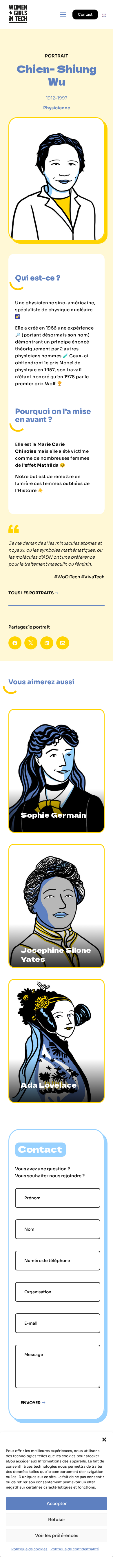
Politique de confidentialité (74, 1549)
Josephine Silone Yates (56, 954)
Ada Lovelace (49, 1085)
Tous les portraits (31, 592)
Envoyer (31, 1402)
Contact (85, 14)
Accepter (57, 1503)
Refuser (56, 1519)
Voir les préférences (56, 1535)
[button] (104, 1439)
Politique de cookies (29, 1549)
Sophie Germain (53, 815)
